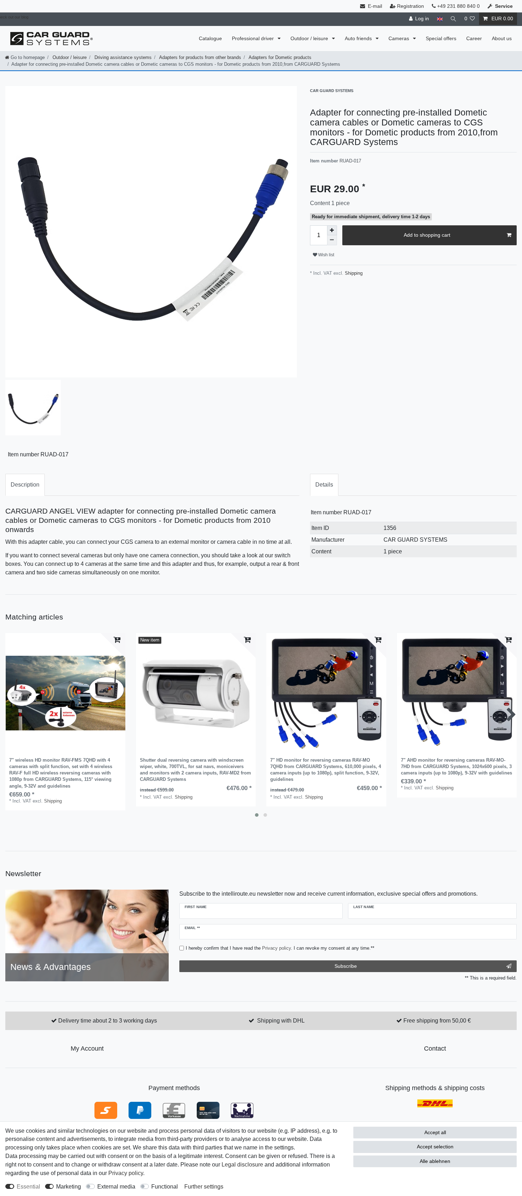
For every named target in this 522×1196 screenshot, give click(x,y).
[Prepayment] (174, 1110)
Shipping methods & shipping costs (435, 1088)
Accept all (435, 1132)
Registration (410, 6)
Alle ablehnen (435, 1161)
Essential (28, 1187)
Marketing (68, 1187)
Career (474, 38)
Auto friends (359, 38)
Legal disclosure (242, 1165)
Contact (435, 1048)
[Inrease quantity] (332, 230)
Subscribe (346, 966)
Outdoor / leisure (310, 38)
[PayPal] (140, 1110)
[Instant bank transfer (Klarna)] (105, 1110)
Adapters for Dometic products (279, 57)
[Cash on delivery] (242, 1110)
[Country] (439, 18)
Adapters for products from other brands (199, 57)
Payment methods (174, 1088)
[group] (65, 693)
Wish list (325, 254)
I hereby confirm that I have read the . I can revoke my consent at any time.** (280, 948)
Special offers (441, 38)
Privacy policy (125, 1173)
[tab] (25, 485)
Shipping (353, 273)
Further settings (203, 1187)
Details (324, 485)
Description (25, 485)
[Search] (453, 18)
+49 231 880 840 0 (458, 6)
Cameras (399, 38)
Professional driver (253, 38)
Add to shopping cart (427, 235)
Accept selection (435, 1146)
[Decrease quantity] (332, 240)
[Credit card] (208, 1110)
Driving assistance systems (122, 57)
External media (116, 1187)
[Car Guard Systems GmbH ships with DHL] (435, 1103)
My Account (87, 1048)
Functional (164, 1187)
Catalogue (210, 38)
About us (502, 38)
